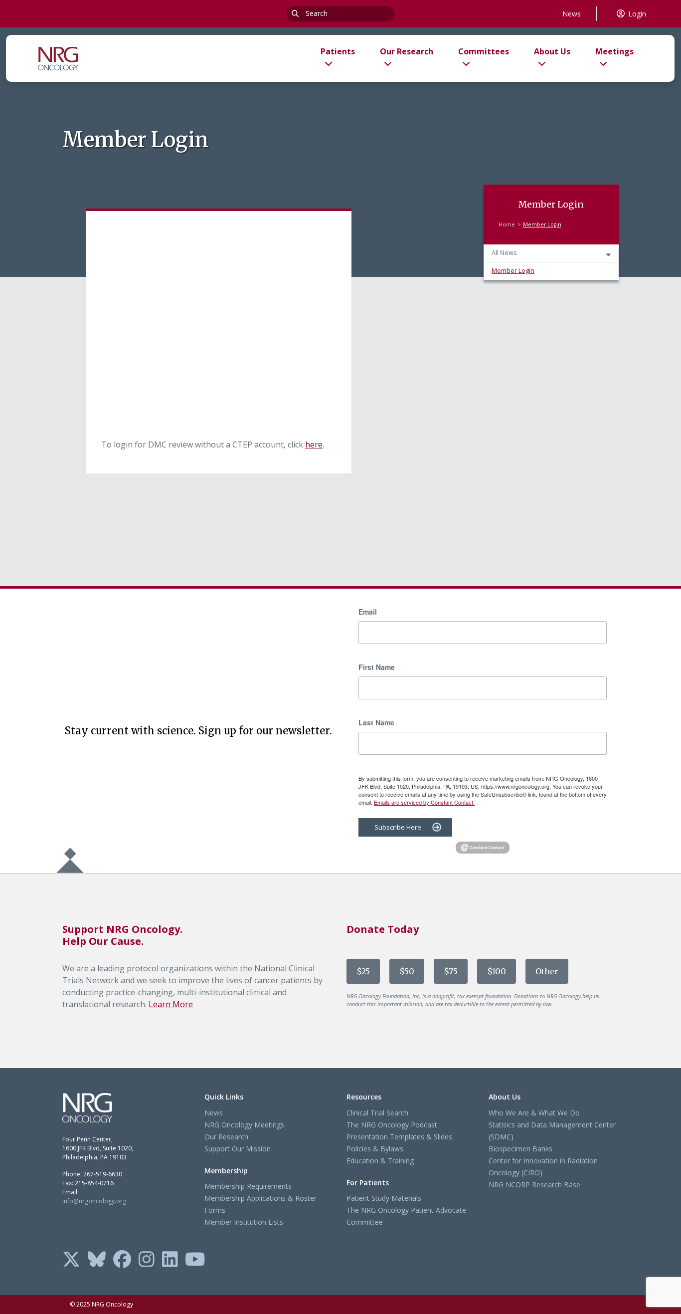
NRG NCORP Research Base (534, 1184)
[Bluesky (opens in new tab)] (97, 1260)
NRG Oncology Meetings (244, 1124)
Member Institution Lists (243, 1222)
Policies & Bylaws (374, 1148)
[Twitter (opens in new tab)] (71, 1260)
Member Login (513, 270)
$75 (451, 971)
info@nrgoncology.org (94, 1201)
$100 (496, 971)
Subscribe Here (397, 827)
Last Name (376, 722)
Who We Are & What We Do (534, 1112)
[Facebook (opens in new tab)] (122, 1260)
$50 (406, 971)
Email (367, 611)
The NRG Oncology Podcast (391, 1124)
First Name (376, 666)
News (571, 13)
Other (546, 971)
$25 (363, 971)
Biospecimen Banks (520, 1148)
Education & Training (380, 1160)
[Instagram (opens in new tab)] (147, 1260)
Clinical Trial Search (377, 1112)
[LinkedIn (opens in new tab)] (170, 1260)
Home (507, 224)
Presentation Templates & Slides (399, 1136)
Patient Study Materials (383, 1198)
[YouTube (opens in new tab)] (195, 1260)
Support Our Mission (237, 1148)
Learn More (171, 1004)
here (314, 444)
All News (504, 252)
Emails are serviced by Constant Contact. (424, 802)
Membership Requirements (248, 1186)
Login (637, 13)
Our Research (226, 1136)
